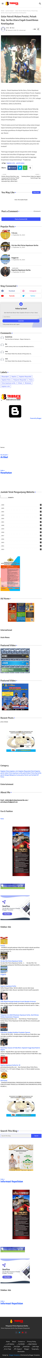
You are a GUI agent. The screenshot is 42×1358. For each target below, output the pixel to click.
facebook (12, 291)
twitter (32, 296)
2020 (21, 525)
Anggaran (14, 258)
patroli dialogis (4, 775)
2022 (21, 519)
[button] (40, 4)
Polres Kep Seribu (36, 773)
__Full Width (21, 1344)
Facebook (13, 168)
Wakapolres (12, 775)
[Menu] (2, 4)
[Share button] (30, 167)
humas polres (20, 775)
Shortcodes (21, 1351)
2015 (21, 542)
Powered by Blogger (35, 418)
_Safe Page (35, 1346)
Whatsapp (25, 167)
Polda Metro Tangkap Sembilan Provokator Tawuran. (15, 1032)
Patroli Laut (27, 775)
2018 (21, 532)
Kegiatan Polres (6, 380)
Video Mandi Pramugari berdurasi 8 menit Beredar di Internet (18, 1001)
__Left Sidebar (9, 1344)
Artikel (4, 457)
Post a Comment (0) (21, 219)
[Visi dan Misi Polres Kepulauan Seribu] (5, 247)
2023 (21, 515)
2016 (21, 539)
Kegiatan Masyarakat (25, 376)
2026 (21, 505)
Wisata (20, 383)
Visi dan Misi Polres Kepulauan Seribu (24, 245)
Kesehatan (6, 472)
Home (2, 11)
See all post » (4, 455)
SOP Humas (3, 1080)
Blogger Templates (14, 1355)
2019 (21, 529)
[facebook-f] (16, 1332)
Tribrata (2, 945)
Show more (36, 192)
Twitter (20, 167)
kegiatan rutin (11, 163)
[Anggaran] (5, 259)
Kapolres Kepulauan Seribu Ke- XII (10, 1065)
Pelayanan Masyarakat (19, 380)
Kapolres (14, 376)
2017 (21, 536)
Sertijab (33, 775)
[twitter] (19, 1332)
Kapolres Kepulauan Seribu (21, 270)
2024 (21, 512)
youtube (12, 296)
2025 (21, 508)
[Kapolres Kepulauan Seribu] (5, 271)
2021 (21, 522)
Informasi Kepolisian (11, 1181)
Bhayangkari (5, 376)
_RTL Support (17, 1349)
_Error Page (7, 1349)
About (14, 1341)
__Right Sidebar (32, 1344)
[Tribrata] (5, 234)
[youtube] (22, 1332)
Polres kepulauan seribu (9, 383)
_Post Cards (7, 1346)
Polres (31, 380)
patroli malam (10, 11)
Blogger (26, 1349)
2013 (21, 549)
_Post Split (16, 1346)
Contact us (21, 1341)
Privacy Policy (31, 1341)
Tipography (35, 1349)
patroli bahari (27, 773)
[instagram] (26, 1332)
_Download (25, 1346)
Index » (2, 470)
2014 (21, 546)
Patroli (33, 771)
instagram (32, 291)
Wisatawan (28, 383)
